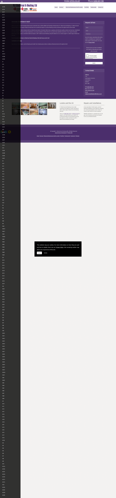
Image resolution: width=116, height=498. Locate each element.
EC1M (3, 6)
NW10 (3, 228)
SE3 (3, 312)
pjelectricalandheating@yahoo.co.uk (93, 93)
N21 (3, 200)
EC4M (3, 153)
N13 (3, 171)
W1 (3, 401)
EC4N (3, 155)
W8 (3, 458)
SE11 (3, 262)
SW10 (3, 333)
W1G (3, 427)
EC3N (3, 137)
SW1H (3, 364)
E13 (3, 72)
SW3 (3, 382)
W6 (3, 453)
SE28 (3, 309)
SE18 (3, 281)
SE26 (3, 304)
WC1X (3, 482)
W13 (3, 411)
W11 (3, 406)
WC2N (3, 492)
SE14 (3, 270)
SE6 (3, 320)
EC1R (3, 116)
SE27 (3, 307)
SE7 (3, 322)
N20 (3, 197)
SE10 (3, 260)
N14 (3, 173)
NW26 (3, 236)
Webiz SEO (70, 132)
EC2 (3, 119)
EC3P (3, 140)
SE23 (3, 296)
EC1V (3, 14)
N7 (3, 215)
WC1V (3, 479)
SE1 (3, 257)
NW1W (3, 38)
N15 (3, 176)
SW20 (3, 380)
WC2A (3, 487)
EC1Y (3, 17)
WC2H (3, 489)
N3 (3, 205)
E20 (3, 90)
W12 (3, 408)
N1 (3, 160)
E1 (2, 61)
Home (56, 7)
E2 (2, 87)
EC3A (3, 132)
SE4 (3, 314)
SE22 (3, 294)
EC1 (3, 111)
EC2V (3, 126)
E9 (2, 108)
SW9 (3, 398)
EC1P (3, 12)
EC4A (3, 150)
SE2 (3, 286)
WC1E (3, 471)
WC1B (3, 469)
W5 (3, 450)
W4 (3, 448)
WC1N (3, 474)
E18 (3, 85)
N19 (3, 187)
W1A (3, 416)
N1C (3, 189)
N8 (3, 218)
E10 (3, 64)
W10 (3, 403)
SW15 (3, 346)
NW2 (3, 234)
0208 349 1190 (98, 1)
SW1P (3, 367)
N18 (3, 184)
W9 (3, 461)
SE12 (3, 265)
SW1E (3, 361)
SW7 (3, 393)
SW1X (3, 40)
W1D (3, 422)
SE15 (3, 273)
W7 (3, 455)
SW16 (3, 348)
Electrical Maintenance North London (74, 7)
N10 (3, 163)
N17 (3, 181)
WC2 (3, 484)
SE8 (3, 325)
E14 (3, 74)
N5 (3, 210)
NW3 (3, 239)
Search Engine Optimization (61, 132)
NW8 (3, 252)
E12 (3, 69)
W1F (3, 424)
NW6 (3, 247)
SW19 (3, 356)
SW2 (3, 377)
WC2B (3, 56)
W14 (3, 414)
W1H (3, 48)
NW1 (3, 226)
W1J (3, 51)
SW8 (3, 395)
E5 (2, 98)
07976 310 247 (75, 1)
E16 (3, 79)
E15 (3, 77)
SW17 (3, 351)
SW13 (3, 341)
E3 (2, 93)
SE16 (3, 275)
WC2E (3, 59)
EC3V (3, 145)
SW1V (3, 369)
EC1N (3, 9)
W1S (3, 432)
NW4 (3, 241)
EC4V (3, 32)
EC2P (3, 124)
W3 (3, 445)
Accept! (39, 252)
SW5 (3, 388)
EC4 (3, 147)
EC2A (3, 121)
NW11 (3, 231)
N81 (3, 220)
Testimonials (93, 7)
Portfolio (87, 7)
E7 (2, 103)
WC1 (3, 463)
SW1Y (3, 375)
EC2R (3, 25)
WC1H (3, 53)
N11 (3, 166)
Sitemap (77, 135)
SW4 (3, 385)
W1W (3, 440)
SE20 (3, 288)
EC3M (3, 134)
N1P (3, 192)
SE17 (3, 278)
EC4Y (3, 35)
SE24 (3, 299)
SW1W (3, 372)
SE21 (3, 291)
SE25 (3, 301)
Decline (45, 252)
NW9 (3, 254)
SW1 (3, 330)
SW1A (3, 359)
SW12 (3, 338)
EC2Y (3, 27)
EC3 (3, 129)
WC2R (3, 495)
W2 (3, 442)
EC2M (3, 19)
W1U (3, 437)
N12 (3, 168)
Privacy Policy (59, 247)
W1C (3, 46)
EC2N (3, 22)
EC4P (3, 158)
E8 (2, 106)
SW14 (3, 343)
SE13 (3, 267)
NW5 (3, 244)
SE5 (3, 317)
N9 (3, 223)
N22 (3, 202)
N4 (3, 207)
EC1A (3, 113)
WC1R (3, 476)
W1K (3, 429)
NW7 (3, 249)
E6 (2, 100)
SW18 (3, 354)
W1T (3, 435)
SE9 (3, 328)
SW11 (3, 335)
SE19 (3, 283)
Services (61, 7)
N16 (3, 179)
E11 (3, 66)
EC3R (3, 142)
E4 (2, 95)
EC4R (3, 30)
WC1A (3, 466)
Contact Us (100, 7)
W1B (3, 419)
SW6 (3, 390)
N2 (3, 194)
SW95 (3, 43)
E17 (3, 82)
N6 (3, 213)
